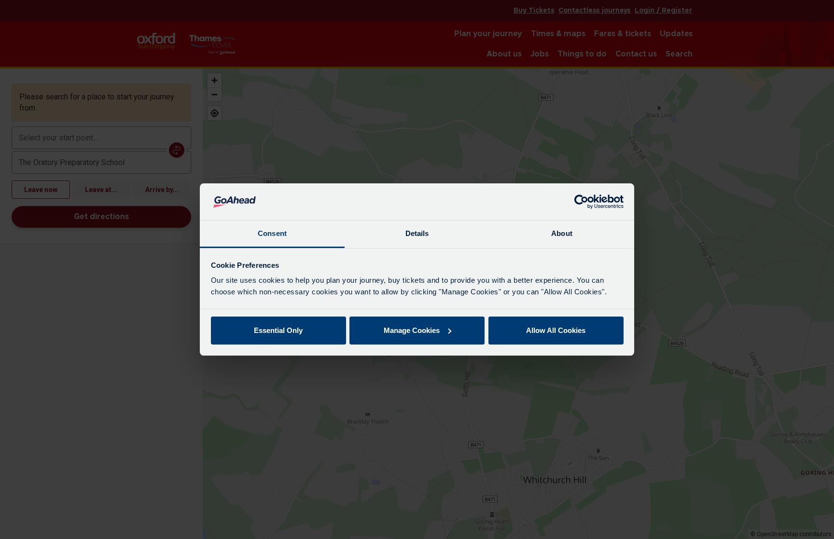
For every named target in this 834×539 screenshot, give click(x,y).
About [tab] (561, 233)
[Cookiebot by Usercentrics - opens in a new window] (581, 201)
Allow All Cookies (555, 330)
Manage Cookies (412, 330)
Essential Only (278, 330)
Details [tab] (417, 233)
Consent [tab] (272, 233)
